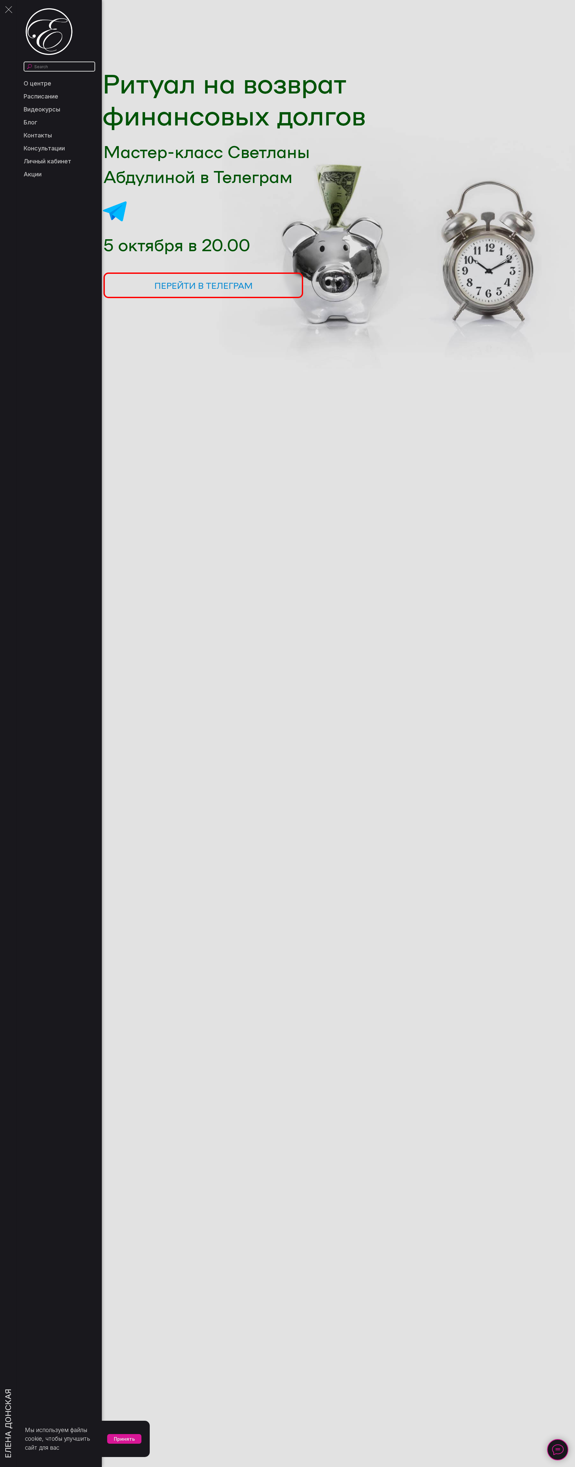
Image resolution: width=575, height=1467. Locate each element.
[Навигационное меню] (8, 10)
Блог (30, 122)
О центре (37, 83)
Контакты (38, 135)
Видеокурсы (42, 109)
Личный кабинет (47, 161)
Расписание (41, 96)
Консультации (44, 148)
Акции (33, 174)
